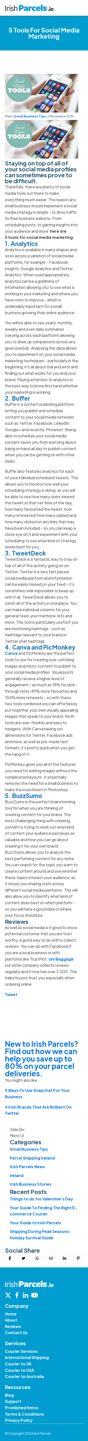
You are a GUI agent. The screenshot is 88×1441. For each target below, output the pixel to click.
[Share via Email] (51, 1258)
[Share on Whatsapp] (37, 1258)
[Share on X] (23, 1258)
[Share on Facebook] (10, 1258)
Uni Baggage (61, 959)
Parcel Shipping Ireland (32, 1158)
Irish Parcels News (27, 1166)
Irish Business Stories (31, 1184)
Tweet (11, 994)
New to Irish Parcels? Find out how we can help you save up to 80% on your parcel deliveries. (41, 1058)
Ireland (16, 1175)
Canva (11, 653)
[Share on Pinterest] (78, 1258)
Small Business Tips (30, 116)
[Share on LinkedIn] (64, 1258)
